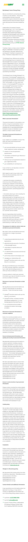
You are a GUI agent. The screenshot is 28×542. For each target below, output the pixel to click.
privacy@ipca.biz (13, 500)
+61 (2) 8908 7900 (14, 497)
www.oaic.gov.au (14, 465)
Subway (9, 5)
